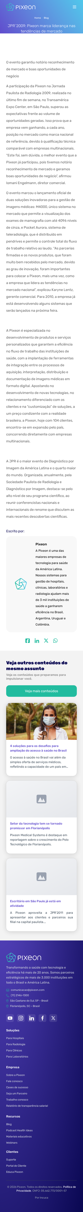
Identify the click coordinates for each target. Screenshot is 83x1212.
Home (37, 18)
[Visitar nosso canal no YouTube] (10, 1018)
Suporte (11, 1159)
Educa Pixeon (14, 1172)
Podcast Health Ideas (19, 1130)
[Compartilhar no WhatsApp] (55, 640)
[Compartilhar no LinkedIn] (37, 640)
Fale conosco (14, 1081)
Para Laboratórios (17, 1056)
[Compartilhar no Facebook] (27, 640)
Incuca (44, 1197)
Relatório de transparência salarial (27, 1105)
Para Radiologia (15, 1044)
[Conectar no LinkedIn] (32, 1018)
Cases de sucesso (17, 1087)
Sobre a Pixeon (15, 1075)
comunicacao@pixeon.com (27, 990)
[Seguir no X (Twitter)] (53, 1018)
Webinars (11, 1142)
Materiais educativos (19, 1136)
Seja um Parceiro (16, 1093)
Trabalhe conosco (17, 1099)
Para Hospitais (15, 1038)
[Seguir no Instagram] (21, 1018)
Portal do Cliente (16, 1165)
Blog (46, 18)
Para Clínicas (14, 1050)
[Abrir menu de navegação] (74, 7)
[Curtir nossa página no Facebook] (42, 1018)
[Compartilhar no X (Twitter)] (46, 640)
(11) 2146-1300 (20, 995)
